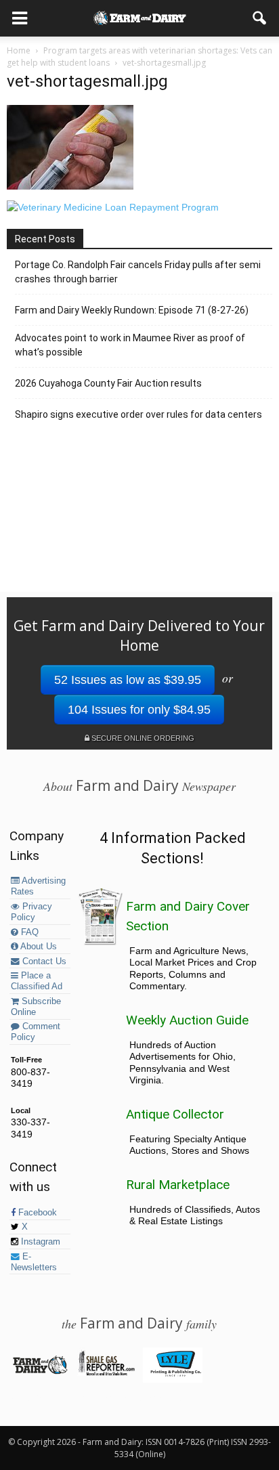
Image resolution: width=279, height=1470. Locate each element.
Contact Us (43, 961)
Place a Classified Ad (36, 981)
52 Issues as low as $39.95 (127, 680)
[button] (260, 18)
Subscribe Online (36, 1007)
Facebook (36, 1212)
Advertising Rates (38, 886)
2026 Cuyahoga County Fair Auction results (108, 383)
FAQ (28, 932)
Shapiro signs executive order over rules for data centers (138, 414)
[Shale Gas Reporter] (106, 1373)
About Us (37, 946)
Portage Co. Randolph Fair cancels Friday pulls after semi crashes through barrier (138, 271)
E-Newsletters (34, 1262)
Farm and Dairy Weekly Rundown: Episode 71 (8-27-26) (132, 310)
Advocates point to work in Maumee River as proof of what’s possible (130, 345)
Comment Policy (35, 1032)
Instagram (39, 1242)
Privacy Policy (31, 912)
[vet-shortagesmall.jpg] (70, 186)
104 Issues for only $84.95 (139, 709)
